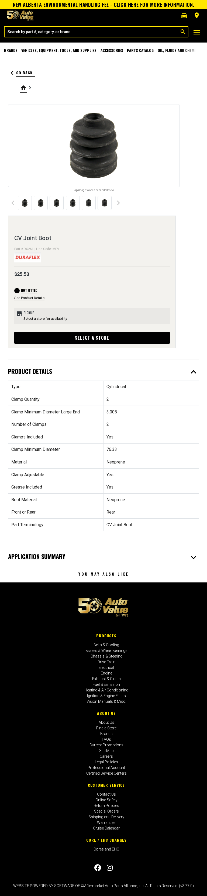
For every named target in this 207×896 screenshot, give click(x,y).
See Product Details (29, 298)
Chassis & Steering (106, 656)
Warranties (106, 822)
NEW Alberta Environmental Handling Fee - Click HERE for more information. (103, 4)
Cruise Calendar (106, 828)
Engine (106, 673)
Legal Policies (106, 762)
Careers (106, 756)
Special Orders (106, 811)
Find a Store (106, 728)
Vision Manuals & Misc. (106, 701)
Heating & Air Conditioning (106, 690)
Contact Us (106, 794)
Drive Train (106, 662)
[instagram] (110, 868)
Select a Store (92, 338)
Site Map (106, 751)
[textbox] (91, 32)
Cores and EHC (106, 849)
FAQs (106, 739)
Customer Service (106, 785)
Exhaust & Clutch (106, 679)
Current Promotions (106, 745)
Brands (11, 50)
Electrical (106, 667)
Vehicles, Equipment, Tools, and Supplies (58, 50)
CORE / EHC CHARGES (106, 840)
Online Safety (106, 800)
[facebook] (97, 868)
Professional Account (106, 767)
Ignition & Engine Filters (106, 696)
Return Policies (106, 805)
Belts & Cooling (106, 645)
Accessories (112, 50)
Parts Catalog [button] (140, 50)
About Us (106, 713)
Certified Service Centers (106, 773)
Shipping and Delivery (106, 817)
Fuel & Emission (106, 684)
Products (106, 635)
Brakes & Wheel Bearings (106, 650)
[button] (184, 15)
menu (196, 32)
